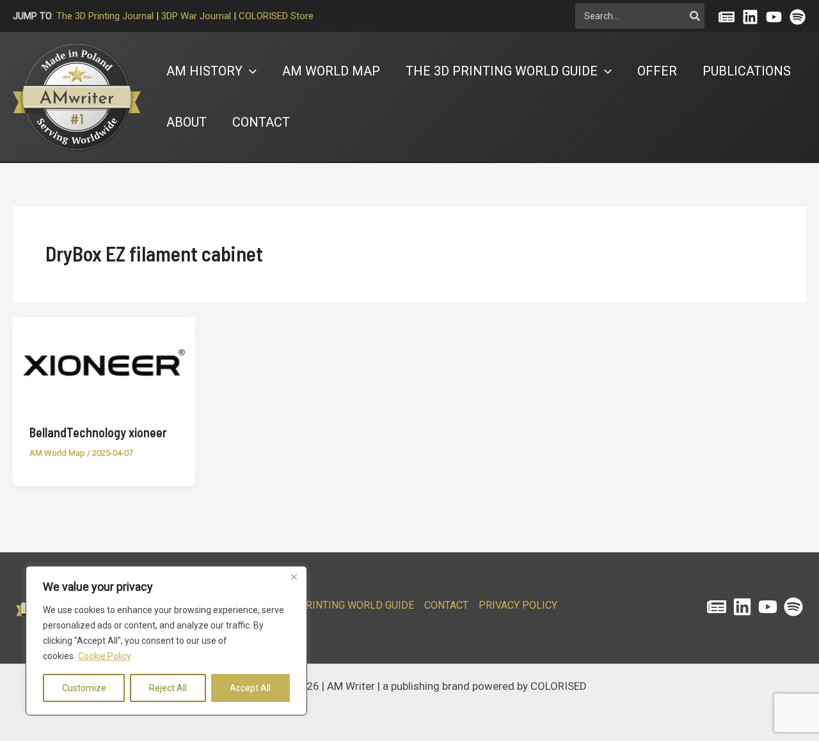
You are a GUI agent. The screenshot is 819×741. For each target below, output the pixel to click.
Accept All (250, 688)
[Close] (293, 576)
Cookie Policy (104, 656)
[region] (166, 640)
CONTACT (446, 605)
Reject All (168, 688)
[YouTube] (774, 17)
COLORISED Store (276, 16)
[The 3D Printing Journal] (716, 606)
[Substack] (726, 17)
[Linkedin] (750, 17)
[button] (250, 71)
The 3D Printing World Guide (338, 605)
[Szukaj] (695, 16)
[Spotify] (797, 17)
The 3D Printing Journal (105, 16)
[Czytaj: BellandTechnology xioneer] (104, 361)
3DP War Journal (196, 16)
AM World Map (57, 453)
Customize (84, 688)
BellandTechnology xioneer (98, 432)
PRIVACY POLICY (518, 605)
